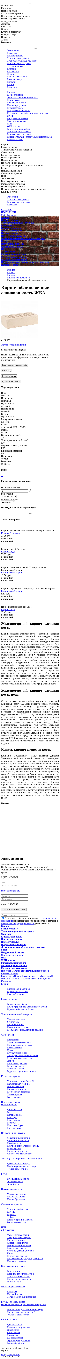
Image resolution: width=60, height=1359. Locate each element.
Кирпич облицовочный (18, 989)
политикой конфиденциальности (17, 923)
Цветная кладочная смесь (19, 1045)
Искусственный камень (18, 110)
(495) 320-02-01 (8, 215)
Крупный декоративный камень (23, 1146)
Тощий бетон (13, 1184)
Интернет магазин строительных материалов (29, 137)
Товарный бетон (15, 1181)
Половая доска (14, 1115)
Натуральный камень (17, 118)
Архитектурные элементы (20, 1153)
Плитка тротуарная (16, 105)
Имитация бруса (15, 1125)
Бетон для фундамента (18, 1179)
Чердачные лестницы (17, 1169)
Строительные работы (18, 58)
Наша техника (35, 978)
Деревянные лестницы (18, 1163)
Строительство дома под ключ (22, 61)
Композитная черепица (18, 1091)
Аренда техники (15, 66)
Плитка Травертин (16, 1199)
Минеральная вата (16, 1019)
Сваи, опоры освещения (19, 1237)
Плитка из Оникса (16, 1196)
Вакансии (12, 87)
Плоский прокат (15, 1294)
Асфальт (11, 1217)
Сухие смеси (13, 100)
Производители (15, 55)
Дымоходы (12, 1335)
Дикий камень (14, 1143)
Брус (9, 1112)
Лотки (10, 1253)
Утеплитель (13, 1022)
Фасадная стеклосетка (18, 1314)
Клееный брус (14, 1128)
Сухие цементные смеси (19, 1042)
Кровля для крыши (16, 102)
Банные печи (13, 1332)
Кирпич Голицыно (10, 533)
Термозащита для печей (18, 1340)
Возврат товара (14, 79)
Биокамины (13, 1330)
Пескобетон (13, 1039)
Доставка (11, 68)
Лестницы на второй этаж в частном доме (28, 113)
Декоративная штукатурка (20, 1058)
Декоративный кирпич (18, 1138)
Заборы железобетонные (19, 1245)
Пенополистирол (15, 1024)
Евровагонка (13, 1120)
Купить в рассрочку (17, 76)
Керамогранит (14, 1148)
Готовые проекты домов (19, 63)
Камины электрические (18, 1327)
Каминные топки (15, 1338)
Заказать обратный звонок (13, 909)
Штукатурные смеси (17, 1053)
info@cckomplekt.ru (10, 890)
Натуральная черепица (18, 1084)
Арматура (12, 1291)
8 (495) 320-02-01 (9, 877)
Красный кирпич (15, 994)
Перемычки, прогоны (18, 1256)
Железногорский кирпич (13, 344)
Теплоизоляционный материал (22, 97)
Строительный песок (17, 1209)
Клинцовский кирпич (12, 572)
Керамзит (11, 1214)
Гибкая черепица (15, 1086)
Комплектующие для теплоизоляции (25, 1030)
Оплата (10, 74)
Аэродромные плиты (17, 1243)
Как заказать (13, 71)
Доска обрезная (14, 1109)
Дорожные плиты (16, 1240)
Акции (10, 84)
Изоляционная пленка (18, 1027)
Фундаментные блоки (18, 1235)
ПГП (9, 123)
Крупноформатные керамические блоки (27, 1006)
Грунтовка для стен (16, 1066)
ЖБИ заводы (13, 126)
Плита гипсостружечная (19, 1279)
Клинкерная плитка (17, 1151)
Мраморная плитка (16, 1194)
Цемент (11, 1050)
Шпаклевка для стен (17, 1063)
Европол (11, 1122)
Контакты (12, 53)
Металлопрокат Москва (19, 131)
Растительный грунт (17, 1222)
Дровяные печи (14, 1324)
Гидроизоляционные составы (21, 1071)
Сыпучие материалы (17, 121)
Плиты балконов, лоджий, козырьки (25, 1258)
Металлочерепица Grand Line (21, 1081)
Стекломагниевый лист (18, 1276)
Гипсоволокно (14, 1281)
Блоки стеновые (15, 95)
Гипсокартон (13, 1271)
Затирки (11, 1060)
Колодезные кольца (16, 1248)
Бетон (10, 116)
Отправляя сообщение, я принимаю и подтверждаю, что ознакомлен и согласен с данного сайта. (29, 921)
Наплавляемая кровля (18, 1089)
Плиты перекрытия (16, 1261)
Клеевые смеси (14, 1047)
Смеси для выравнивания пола (22, 1055)
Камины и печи (15, 139)
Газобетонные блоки (17, 1004)
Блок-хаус (12, 1117)
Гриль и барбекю (15, 1343)
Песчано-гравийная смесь (20, 1219)
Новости (11, 82)
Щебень (11, 1212)
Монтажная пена (15, 1068)
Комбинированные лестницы (21, 1166)
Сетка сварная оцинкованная (21, 1297)
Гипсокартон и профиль (19, 129)
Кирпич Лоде (8, 551)
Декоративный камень (18, 1140)
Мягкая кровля (14, 1094)
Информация (44, 976)
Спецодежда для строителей (21, 1312)
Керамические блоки (17, 991)
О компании (13, 50)
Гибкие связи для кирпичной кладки (25, 1309)
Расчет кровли (14, 1097)
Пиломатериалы (15, 108)
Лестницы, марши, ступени (20, 1250)
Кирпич (11, 92)
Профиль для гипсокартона (20, 1274)
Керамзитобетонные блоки (20, 1009)
